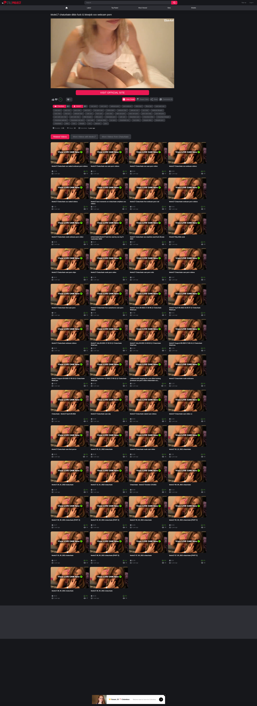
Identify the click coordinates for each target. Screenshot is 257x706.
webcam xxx (134, 110)
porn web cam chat (60, 117)
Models (193, 8)
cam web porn (159, 113)
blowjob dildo (147, 120)
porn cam (104, 106)
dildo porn (99, 117)
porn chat (77, 110)
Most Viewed (142, 8)
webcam (97, 123)
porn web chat (75, 117)
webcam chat (122, 110)
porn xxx (67, 110)
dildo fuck (139, 106)
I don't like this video (56, 99)
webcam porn (115, 106)
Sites (169, 8)
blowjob (82, 123)
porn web (90, 120)
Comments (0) (167, 99)
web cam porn (120, 113)
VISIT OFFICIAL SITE (112, 92)
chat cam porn (133, 113)
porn (105, 123)
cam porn (94, 106)
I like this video (53, 99)
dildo (66, 123)
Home (67, 7)
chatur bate (110, 110)
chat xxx (67, 113)
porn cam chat (146, 113)
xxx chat (145, 110)
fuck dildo (136, 120)
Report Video (144, 99)
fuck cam (99, 113)
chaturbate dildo (148, 117)
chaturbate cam (134, 117)
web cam (122, 117)
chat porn (57, 110)
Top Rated (114, 8)
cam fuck (87, 110)
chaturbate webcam (61, 120)
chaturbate (58, 123)
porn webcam (127, 106)
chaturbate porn (111, 117)
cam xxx (89, 113)
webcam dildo (102, 120)
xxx (90, 123)
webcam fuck (78, 113)
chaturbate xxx (124, 120)
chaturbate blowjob (163, 117)
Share (156, 99)
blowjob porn (159, 120)
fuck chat (57, 113)
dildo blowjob (87, 117)
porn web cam (160, 106)
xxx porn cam (98, 110)
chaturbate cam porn (77, 120)
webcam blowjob (157, 110)
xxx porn (113, 120)
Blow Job (149, 106)
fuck (74, 123)
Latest (89, 8)
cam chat (109, 113)
